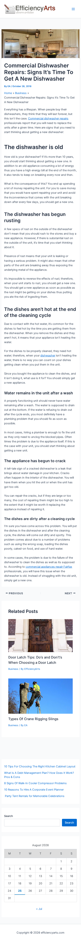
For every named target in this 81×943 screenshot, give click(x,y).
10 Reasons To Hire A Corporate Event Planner (34, 789)
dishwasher (47, 355)
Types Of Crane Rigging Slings (33, 719)
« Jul (39, 909)
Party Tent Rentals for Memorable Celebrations (34, 796)
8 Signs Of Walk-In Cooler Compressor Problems (35, 783)
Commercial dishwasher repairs (48, 118)
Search (8, 816)
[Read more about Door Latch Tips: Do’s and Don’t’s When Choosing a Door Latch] (40, 635)
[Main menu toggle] (73, 9)
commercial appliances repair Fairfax (49, 566)
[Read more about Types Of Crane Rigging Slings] (40, 695)
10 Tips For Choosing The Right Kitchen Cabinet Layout (39, 766)
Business (13, 669)
